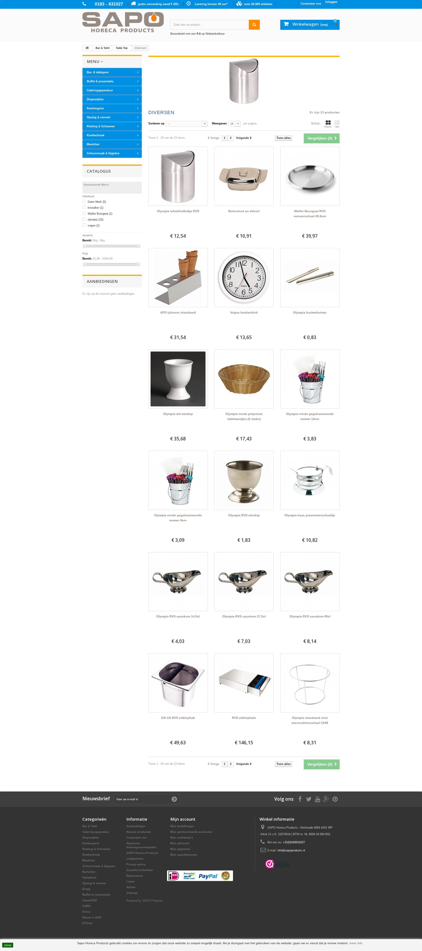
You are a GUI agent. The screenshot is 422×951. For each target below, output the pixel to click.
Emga (86, 889)
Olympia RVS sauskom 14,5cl (178, 616)
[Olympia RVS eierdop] (243, 480)
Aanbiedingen (102, 281)
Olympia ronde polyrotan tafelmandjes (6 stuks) (244, 416)
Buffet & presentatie (100, 81)
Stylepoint (89, 877)
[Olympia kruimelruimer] (309, 277)
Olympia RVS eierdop (244, 515)
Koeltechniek (95, 135)
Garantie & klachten (139, 870)
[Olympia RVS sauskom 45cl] (309, 581)
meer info (355, 943)
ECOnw (87, 923)
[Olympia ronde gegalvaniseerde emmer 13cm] (309, 379)
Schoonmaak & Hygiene (98, 866)
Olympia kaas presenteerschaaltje (309, 515)
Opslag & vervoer (98, 117)
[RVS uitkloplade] (243, 682)
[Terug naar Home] (87, 48)
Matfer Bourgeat (100, 213)
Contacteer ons (311, 3)
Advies (131, 887)
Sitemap (132, 893)
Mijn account (182, 819)
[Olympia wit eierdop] (178, 379)
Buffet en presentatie (96, 894)
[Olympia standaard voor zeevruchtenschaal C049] (309, 682)
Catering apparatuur (95, 832)
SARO (86, 906)
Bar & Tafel (89, 826)
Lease (130, 881)
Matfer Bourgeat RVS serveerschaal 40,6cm (310, 213)
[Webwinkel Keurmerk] (277, 863)
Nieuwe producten (138, 832)
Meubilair (93, 144)
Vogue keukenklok (244, 312)
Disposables (95, 99)
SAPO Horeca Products (142, 853)
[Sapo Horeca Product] (123, 22)
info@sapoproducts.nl (291, 850)
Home (86, 911)
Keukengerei (95, 108)
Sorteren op (156, 123)
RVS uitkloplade (244, 718)
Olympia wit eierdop (178, 414)
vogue (94, 225)
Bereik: (87, 240)
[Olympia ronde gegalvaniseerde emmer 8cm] (178, 480)
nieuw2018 (89, 900)
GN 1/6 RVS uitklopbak (178, 718)
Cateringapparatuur (100, 90)
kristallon (95, 207)
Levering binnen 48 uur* (211, 4)
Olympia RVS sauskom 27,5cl (244, 616)
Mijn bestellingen (182, 826)
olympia (95, 219)
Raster (328, 126)
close (7, 945)
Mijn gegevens (180, 849)
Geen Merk (97, 201)
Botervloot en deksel (244, 211)
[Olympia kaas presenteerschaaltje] (309, 480)
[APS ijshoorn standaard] (178, 277)
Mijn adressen (179, 843)
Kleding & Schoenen (101, 126)
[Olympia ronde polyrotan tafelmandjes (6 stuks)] (243, 379)
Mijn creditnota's (181, 837)
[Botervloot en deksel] (243, 176)
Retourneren (134, 875)
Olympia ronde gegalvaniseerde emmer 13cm (310, 416)
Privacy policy (136, 864)
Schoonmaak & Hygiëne (103, 153)
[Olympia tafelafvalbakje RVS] (178, 176)
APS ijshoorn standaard (178, 312)
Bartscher (88, 872)
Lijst (337, 126)
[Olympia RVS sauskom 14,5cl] (178, 581)
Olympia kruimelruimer (310, 312)
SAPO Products (152, 900)
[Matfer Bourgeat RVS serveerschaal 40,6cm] (309, 176)
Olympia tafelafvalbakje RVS (178, 211)
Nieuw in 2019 (91, 917)
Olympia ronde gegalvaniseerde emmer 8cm (178, 517)
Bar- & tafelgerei (98, 72)
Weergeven (219, 123)
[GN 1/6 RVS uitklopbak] (178, 682)
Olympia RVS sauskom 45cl (309, 616)
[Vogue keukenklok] (243, 277)
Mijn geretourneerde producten (191, 832)
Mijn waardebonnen (183, 854)
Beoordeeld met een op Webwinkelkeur (197, 33)
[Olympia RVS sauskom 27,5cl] (243, 581)
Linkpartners (135, 858)
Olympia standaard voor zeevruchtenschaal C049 (309, 720)
